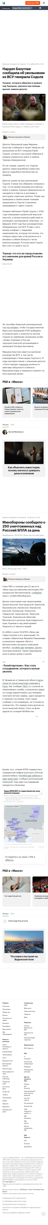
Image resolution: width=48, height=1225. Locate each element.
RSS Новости (28, 1048)
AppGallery (27, 1146)
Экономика (6, 1009)
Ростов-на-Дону (6, 1087)
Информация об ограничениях (14, 1198)
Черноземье (6, 1097)
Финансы (5, 1023)
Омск (4, 1057)
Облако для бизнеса (27, 1086)
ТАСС (25, 686)
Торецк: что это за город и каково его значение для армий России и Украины (22, 256)
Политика (5, 1006)
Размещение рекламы (27, 1070)
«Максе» (9, 859)
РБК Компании (27, 1117)
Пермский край (6, 1082)
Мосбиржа (24, 1189)
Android (27, 1143)
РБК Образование (7, 1033)
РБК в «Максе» (12, 381)
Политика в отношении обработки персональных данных (21, 1208)
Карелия (5, 1103)
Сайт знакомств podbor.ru (27, 1111)
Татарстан (6, 1091)
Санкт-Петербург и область (6, 1047)
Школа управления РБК (27, 1128)
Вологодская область (6, 1064)
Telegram (27, 1014)
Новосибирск (7, 1054)
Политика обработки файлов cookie (16, 1212)
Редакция (27, 1066)
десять (38, 647)
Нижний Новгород (5, 1077)
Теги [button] (12, 424)
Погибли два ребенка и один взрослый (22, 777)
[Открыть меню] (44, 3)
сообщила (37, 592)
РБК (3, 662)
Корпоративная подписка (29, 1039)
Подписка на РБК (28, 1034)
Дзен (25, 1017)
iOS (25, 1140)
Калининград (7, 1068)
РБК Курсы (26, 1122)
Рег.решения (27, 1103)
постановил (12, 327)
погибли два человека (23, 647)
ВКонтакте (27, 1008)
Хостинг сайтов (27, 1099)
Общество (6, 1012)
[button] (16, 403)
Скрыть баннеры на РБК (28, 1028)
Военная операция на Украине (14, 63)
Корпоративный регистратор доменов (27, 1093)
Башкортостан (7, 1060)
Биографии (6, 1026)
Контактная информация (27, 1062)
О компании (27, 1057)
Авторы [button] (5, 424)
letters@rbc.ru (10, 1181)
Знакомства (27, 1106)
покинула (23, 364)
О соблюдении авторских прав (14, 1201)
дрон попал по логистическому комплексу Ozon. (22, 683)
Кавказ (4, 1100)
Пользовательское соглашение (14, 1204)
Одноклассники (29, 1011)
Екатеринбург (7, 1051)
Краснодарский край (7, 1072)
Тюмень (5, 1094)
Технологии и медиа (7, 1019)
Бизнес (5, 1015)
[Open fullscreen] (41, 793)
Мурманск (6, 1106)
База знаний (7, 263)
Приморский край (7, 1110)
